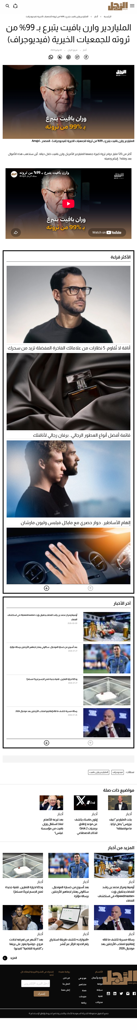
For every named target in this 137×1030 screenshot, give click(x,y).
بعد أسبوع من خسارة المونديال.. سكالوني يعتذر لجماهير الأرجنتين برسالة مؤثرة (43, 647)
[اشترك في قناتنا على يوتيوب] (108, 993)
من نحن (66, 978)
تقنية (100, 996)
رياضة (83, 1003)
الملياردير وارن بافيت (98, 772)
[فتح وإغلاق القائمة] (132, 6)
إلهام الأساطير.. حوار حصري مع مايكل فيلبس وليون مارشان (75, 522)
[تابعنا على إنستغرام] (127, 993)
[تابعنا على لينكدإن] (114, 993)
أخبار (96, 16)
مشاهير (82, 984)
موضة (100, 984)
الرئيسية (107, 16)
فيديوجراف (118, 772)
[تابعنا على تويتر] (121, 993)
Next (46, 588)
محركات (99, 1002)
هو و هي (82, 978)
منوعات (82, 996)
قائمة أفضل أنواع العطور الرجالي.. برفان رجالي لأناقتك (81, 435)
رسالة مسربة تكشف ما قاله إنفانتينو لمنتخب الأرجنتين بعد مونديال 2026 (46, 711)
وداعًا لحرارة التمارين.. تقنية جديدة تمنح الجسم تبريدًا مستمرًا (51, 679)
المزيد (13, 957)
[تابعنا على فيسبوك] (134, 993)
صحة (84, 990)
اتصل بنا (66, 984)
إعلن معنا (65, 990)
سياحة (100, 990)
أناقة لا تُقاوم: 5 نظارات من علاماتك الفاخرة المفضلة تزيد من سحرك (69, 347)
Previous (90, 588)
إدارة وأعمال (97, 978)
